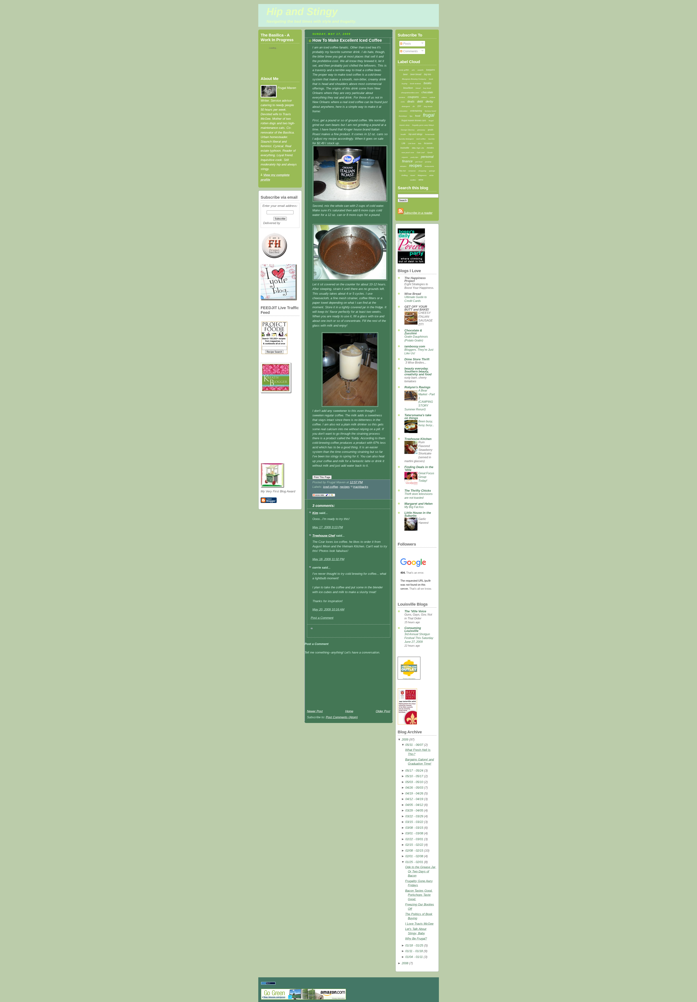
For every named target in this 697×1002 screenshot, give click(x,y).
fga (411, 116)
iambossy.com (414, 346)
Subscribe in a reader (418, 213)
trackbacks (360, 487)
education (403, 111)
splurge (432, 171)
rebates (403, 166)
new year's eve (408, 152)
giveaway (421, 130)
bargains (430, 70)
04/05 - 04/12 (414, 805)
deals (410, 101)
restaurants (429, 166)
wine (421, 180)
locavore (428, 143)
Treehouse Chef (323, 535)
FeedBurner (289, 223)
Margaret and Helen (418, 503)
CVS (403, 102)
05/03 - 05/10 (414, 782)
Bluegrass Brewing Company (414, 79)
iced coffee (330, 487)
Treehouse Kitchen (417, 439)
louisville (404, 148)
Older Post (383, 711)
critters (424, 97)
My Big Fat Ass (414, 507)
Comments (410, 51)
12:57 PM (356, 482)
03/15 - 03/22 (414, 822)
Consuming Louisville (412, 629)
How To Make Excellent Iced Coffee (347, 40)
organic (405, 157)
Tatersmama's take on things (417, 416)
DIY (419, 106)
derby (429, 101)
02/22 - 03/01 (414, 839)
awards (420, 70)
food (417, 115)
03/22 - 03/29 (414, 816)
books (427, 83)
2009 (405, 739)
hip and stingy (415, 134)
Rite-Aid (402, 171)
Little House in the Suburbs (417, 514)
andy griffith (404, 70)
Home (349, 711)
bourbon (408, 87)
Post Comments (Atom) (342, 717)
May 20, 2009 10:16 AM (328, 609)
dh (414, 106)
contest (402, 97)
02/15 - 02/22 (414, 845)
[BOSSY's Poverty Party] (411, 262)
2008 (405, 963)
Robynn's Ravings (417, 387)
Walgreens (422, 175)
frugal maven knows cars (414, 120)
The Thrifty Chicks (417, 490)
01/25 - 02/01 (414, 862)
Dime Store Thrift (416, 359)
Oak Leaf (421, 152)
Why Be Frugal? (416, 938)
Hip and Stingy (302, 11)
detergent (406, 106)
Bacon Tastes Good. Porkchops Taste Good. (419, 895)
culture (432, 97)
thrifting (405, 175)
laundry (431, 139)
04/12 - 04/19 (414, 799)
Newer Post (315, 711)
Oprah (430, 152)
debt (420, 101)
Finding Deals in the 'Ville (418, 468)
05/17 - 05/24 (414, 770)
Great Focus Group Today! (426, 477)
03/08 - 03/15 (414, 827)
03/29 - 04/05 (414, 810)
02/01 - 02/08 (414, 856)
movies (430, 148)
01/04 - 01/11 (414, 957)
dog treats (428, 106)
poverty (428, 162)
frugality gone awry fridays (423, 125)
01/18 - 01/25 (414, 945)
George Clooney (408, 130)
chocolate (427, 92)
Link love (411, 143)
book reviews (415, 84)
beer (405, 74)
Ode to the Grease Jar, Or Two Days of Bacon (420, 871)
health (403, 134)
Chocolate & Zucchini (413, 332)
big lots (427, 74)
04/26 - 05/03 (414, 787)
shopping (422, 171)
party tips (414, 157)
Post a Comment (322, 618)
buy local (427, 88)
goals (430, 129)
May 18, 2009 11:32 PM (328, 559)
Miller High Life (418, 148)
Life (403, 143)
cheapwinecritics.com (410, 93)
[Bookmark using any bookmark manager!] (323, 496)
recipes (345, 487)
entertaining (416, 111)
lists (419, 143)
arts (413, 70)
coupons (413, 97)
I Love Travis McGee (419, 923)
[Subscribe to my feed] (400, 213)
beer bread (415, 74)
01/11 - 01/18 (414, 951)
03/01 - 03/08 (414, 833)
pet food (418, 162)
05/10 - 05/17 (414, 776)
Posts (406, 43)
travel (412, 175)
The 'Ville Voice (415, 611)
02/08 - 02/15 (414, 850)
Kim (315, 513)
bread (418, 88)
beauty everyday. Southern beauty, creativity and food (417, 371)
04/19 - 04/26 (414, 793)
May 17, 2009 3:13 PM (327, 527)
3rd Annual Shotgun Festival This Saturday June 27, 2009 (418, 638)
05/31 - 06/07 (414, 745)
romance (412, 171)
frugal (428, 115)
